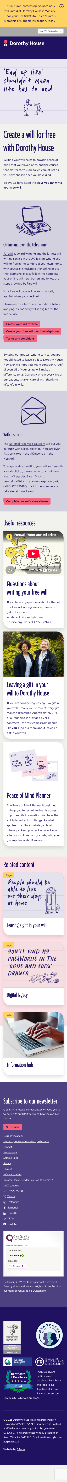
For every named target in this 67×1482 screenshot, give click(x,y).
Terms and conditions (20, 338)
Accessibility (10, 1152)
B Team (21, 1449)
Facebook (13, 1207)
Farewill (8, 253)
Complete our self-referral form (27, 501)
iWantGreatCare (12, 1174)
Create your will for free (22, 324)
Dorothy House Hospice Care (23, 44)
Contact (7, 1147)
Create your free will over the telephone (32, 331)
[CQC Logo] (17, 1240)
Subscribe (12, 1127)
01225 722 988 (16, 1191)
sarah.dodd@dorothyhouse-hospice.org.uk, (31, 481)
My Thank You (11, 1185)
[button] (60, 44)
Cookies (7, 1168)
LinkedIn (12, 1213)
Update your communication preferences (26, 1141)
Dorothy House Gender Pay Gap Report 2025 (28, 1180)
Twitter (11, 1196)
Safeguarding (10, 1157)
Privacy (7, 1163)
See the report (14, 1266)
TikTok (10, 1218)
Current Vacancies (13, 1135)
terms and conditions (37, 304)
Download (37, 840)
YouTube (12, 1224)
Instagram (13, 1202)
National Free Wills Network (27, 443)
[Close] (61, 5)
